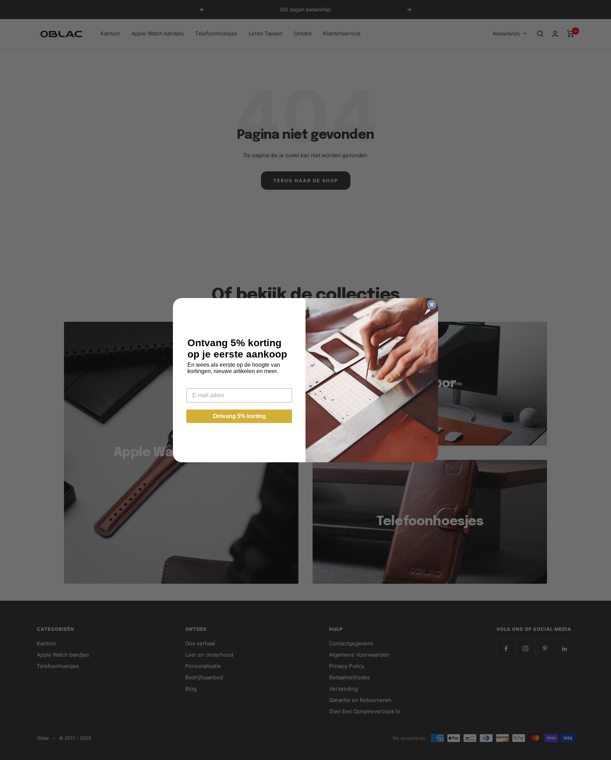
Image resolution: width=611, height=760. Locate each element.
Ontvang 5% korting (239, 416)
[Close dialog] (431, 304)
